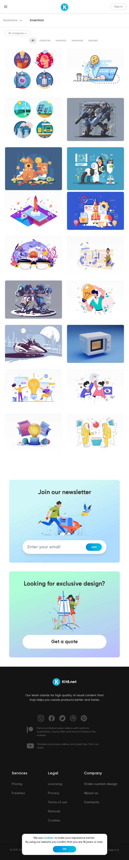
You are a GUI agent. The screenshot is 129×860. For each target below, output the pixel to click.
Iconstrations (15, 94)
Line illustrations (79, 94)
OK (64, 849)
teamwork (77, 40)
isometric (61, 40)
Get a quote (64, 641)
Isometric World (17, 233)
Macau (11, 410)
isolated (93, 40)
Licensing (55, 784)
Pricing (17, 784)
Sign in (118, 6)
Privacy (53, 793)
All (33, 40)
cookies (48, 838)
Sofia (72, 454)
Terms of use (57, 802)
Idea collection (16, 277)
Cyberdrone (14, 321)
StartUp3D (14, 454)
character (44, 40)
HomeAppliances (79, 366)
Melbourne (76, 321)
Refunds (54, 811)
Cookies (54, 820)
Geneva (74, 277)
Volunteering (77, 410)
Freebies (18, 793)
